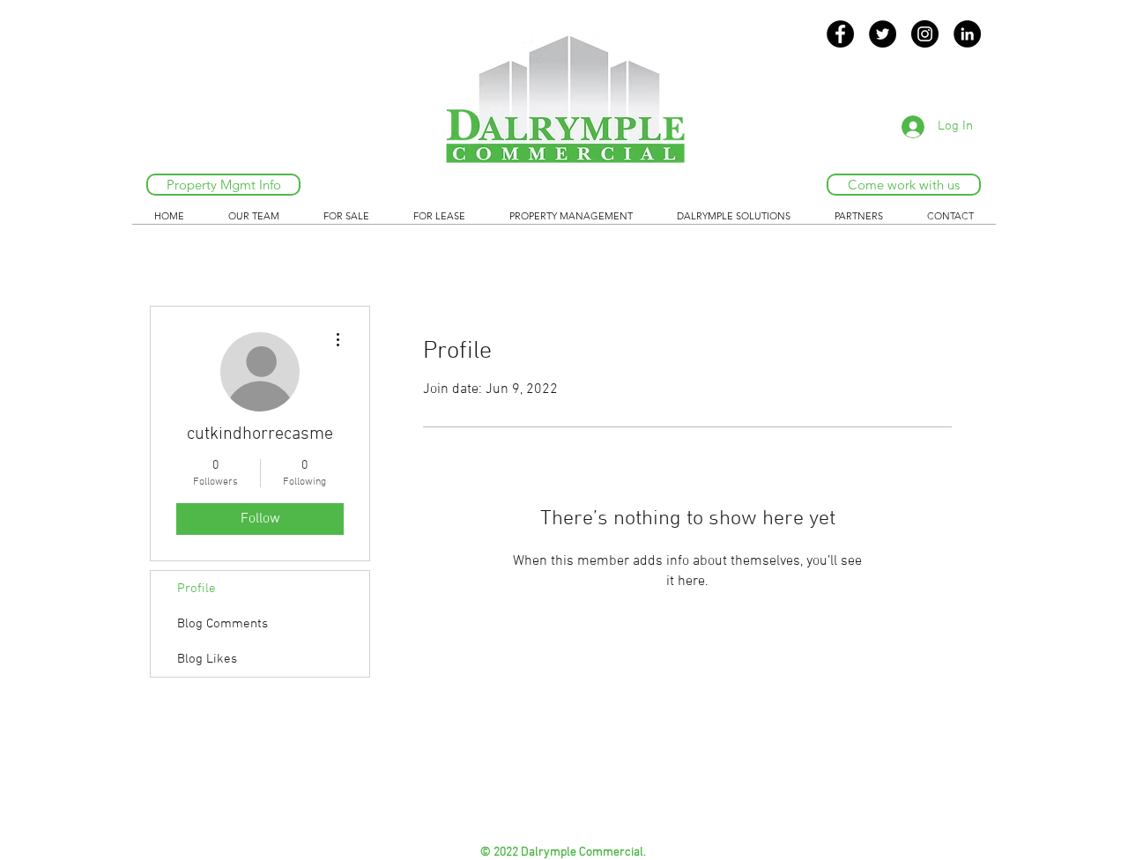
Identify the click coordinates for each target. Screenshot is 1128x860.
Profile (196, 589)
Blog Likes (207, 659)
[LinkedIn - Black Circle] (967, 34)
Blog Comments (222, 624)
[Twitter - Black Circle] (882, 34)
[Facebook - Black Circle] (840, 34)
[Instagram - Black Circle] (925, 34)
